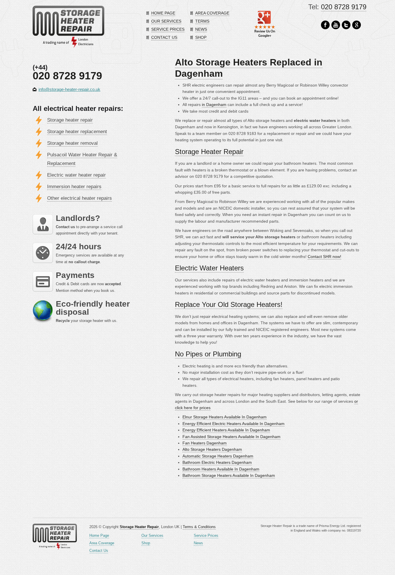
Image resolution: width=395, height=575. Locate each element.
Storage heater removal (72, 143)
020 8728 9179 (343, 7)
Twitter (346, 25)
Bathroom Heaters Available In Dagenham (220, 469)
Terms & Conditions (199, 527)
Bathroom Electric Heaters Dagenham (217, 462)
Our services (166, 21)
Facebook (325, 25)
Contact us (164, 37)
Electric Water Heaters (209, 268)
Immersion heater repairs (74, 186)
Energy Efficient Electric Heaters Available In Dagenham (233, 423)
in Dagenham (214, 104)
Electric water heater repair (76, 175)
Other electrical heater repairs (79, 198)
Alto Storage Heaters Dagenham (212, 449)
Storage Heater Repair (209, 151)
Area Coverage (101, 543)
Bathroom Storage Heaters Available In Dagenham (228, 475)
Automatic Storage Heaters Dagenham (217, 456)
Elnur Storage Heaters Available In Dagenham (224, 417)
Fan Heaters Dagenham (204, 443)
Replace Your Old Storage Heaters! (229, 304)
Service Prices (206, 535)
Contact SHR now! (324, 256)
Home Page (99, 535)
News (201, 29)
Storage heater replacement (77, 131)
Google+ (356, 25)
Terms (202, 21)
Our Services (152, 535)
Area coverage (212, 13)
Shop (200, 37)
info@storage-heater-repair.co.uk (69, 89)
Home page (163, 13)
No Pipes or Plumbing (208, 354)
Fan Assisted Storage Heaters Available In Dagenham (231, 436)
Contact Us (98, 550)
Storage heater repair (70, 120)
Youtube (335, 25)
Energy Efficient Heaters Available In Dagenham (226, 430)
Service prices (167, 29)
